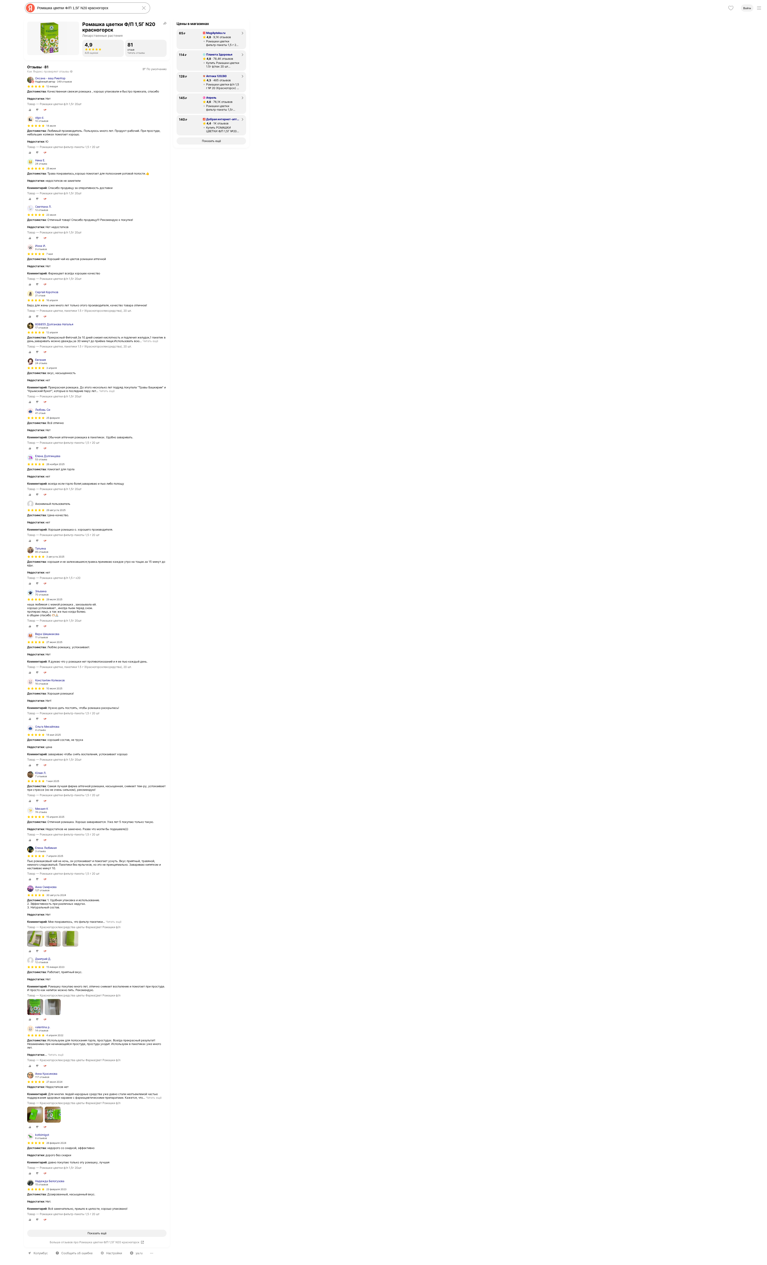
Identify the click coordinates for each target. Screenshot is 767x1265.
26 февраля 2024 (56, 1142)
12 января (52, 86)
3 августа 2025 (55, 556)
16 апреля (52, 300)
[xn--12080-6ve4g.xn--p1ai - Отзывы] (217, 80)
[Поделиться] (165, 23)
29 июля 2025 (54, 599)
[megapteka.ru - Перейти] (211, 39)
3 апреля (51, 367)
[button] (155, 69)
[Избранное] (730, 8)
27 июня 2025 (54, 642)
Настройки (114, 1253)
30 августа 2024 (56, 895)
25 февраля (53, 417)
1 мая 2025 (52, 781)
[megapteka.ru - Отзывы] (217, 37)
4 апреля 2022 (54, 1035)
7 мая (49, 253)
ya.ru (139, 1253)
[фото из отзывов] (35, 939)
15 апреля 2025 (55, 816)
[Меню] (759, 8)
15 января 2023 (55, 966)
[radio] (30, 110)
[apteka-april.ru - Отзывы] (217, 102)
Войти (747, 8)
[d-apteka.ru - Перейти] (211, 125)
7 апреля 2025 (54, 855)
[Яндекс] (30, 8)
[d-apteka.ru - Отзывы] (216, 123)
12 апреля (52, 332)
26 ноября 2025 (55, 464)
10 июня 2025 (54, 688)
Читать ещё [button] (150, 341)
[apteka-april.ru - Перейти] (211, 103)
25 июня (51, 168)
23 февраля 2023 (56, 1189)
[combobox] (87, 8)
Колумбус (41, 1253)
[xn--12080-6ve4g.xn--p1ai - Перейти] (211, 82)
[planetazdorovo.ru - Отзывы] (218, 59)
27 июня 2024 (54, 1081)
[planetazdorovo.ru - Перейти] (211, 60)
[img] (36, 86)
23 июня (51, 214)
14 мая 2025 (53, 734)
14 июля (51, 125)
